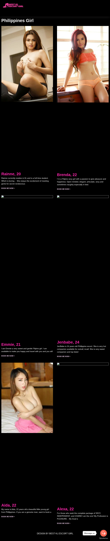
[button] (31, 11)
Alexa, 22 (65, 509)
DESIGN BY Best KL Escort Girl (55, 533)
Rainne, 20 (11, 174)
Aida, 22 (8, 505)
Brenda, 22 (67, 175)
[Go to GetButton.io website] (103, 538)
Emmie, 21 (11, 344)
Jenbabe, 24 (68, 342)
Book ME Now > (8, 188)
